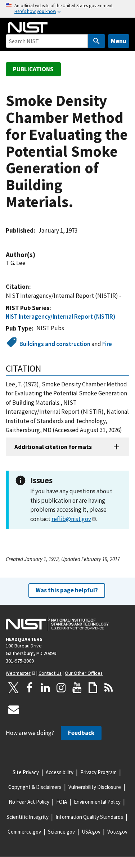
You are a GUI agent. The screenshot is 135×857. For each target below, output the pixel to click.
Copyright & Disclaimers (35, 787)
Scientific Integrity (27, 816)
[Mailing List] (14, 709)
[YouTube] (77, 688)
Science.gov (61, 831)
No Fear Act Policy (29, 801)
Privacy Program (98, 772)
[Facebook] (29, 688)
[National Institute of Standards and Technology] (57, 623)
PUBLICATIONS (33, 69)
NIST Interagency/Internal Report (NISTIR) (60, 316)
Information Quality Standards (89, 816)
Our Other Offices (84, 673)
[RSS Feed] (109, 688)
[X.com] (14, 688)
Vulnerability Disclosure (94, 787)
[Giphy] (93, 688)
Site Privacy (26, 772)
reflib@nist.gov (71, 519)
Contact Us (50, 673)
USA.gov (91, 831)
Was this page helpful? (67, 590)
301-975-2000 (20, 661)
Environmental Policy (97, 801)
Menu (118, 41)
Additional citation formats (53, 447)
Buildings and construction (54, 344)
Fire (107, 344)
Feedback (81, 733)
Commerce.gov (24, 831)
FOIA (61, 801)
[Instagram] (61, 688)
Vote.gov (117, 831)
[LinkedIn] (45, 688)
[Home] (28, 27)
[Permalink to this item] (38, 255)
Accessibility (59, 772)
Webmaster (18, 673)
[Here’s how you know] (67, 9)
